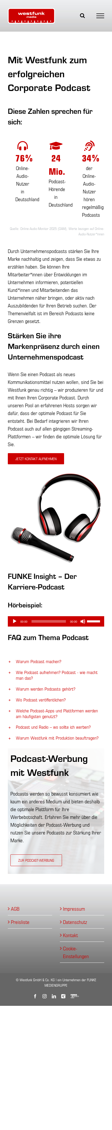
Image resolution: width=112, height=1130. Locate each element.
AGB (15, 908)
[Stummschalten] (82, 621)
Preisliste (20, 921)
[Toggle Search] (82, 15)
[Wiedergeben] (14, 621)
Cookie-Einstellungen (76, 952)
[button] (56, 661)
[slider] (94, 621)
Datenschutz (75, 921)
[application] (56, 621)
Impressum (74, 908)
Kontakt (70, 934)
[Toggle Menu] (100, 15)
